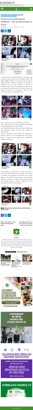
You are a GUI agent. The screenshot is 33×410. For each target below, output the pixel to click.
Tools (6, 209)
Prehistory (20, 14)
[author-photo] (16, 232)
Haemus (4, 27)
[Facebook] (2, 30)
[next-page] (17, 269)
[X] (5, 30)
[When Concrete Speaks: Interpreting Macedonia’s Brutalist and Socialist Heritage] (6, 258)
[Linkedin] (9, 30)
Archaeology (6, 12)
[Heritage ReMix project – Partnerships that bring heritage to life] (27, 258)
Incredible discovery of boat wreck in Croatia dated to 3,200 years (25, 223)
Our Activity (14, 14)
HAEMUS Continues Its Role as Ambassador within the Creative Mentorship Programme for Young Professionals (16, 265)
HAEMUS (17, 208)
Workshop (14, 16)
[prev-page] (15, 269)
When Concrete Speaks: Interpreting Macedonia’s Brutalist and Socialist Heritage (6, 264)
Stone (3, 209)
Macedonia (23, 208)
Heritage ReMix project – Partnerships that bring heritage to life (27, 263)
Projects (28, 208)
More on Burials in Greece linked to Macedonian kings (8, 223)
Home (2, 12)
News (9, 14)
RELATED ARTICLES (11, 251)
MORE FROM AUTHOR (22, 251)
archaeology (12, 208)
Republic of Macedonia (5, 16)
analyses (6, 208)
